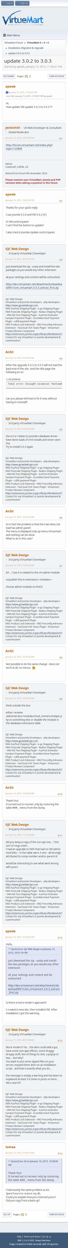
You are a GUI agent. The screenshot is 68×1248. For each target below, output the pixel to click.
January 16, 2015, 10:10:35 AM (19, 656)
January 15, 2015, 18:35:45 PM (19, 200)
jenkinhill (12, 128)
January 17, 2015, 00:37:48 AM (19, 1039)
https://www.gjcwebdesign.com (21, 305)
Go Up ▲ (46, 1236)
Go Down (8, 76)
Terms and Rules (32, 1236)
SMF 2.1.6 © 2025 (25, 1240)
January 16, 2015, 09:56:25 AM (19, 428)
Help (19, 1236)
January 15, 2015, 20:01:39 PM (19, 259)
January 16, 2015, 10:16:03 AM (19, 698)
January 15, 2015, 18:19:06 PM (19, 137)
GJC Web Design (17, 249)
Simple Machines (43, 1240)
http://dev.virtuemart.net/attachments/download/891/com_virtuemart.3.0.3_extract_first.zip (34, 285)
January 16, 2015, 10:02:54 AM (19, 517)
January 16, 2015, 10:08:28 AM (19, 565)
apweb (10, 86)
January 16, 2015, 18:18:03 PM (19, 937)
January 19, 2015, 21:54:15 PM (19, 1152)
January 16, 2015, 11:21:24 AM (19, 834)
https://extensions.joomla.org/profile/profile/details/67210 (35, 334)
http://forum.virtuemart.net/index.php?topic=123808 (29, 146)
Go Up (6, 1214)
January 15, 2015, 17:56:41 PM (22, 92)
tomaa (10, 1147)
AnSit (9, 352)
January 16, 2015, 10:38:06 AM (19, 793)
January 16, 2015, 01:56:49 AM (19, 357)
